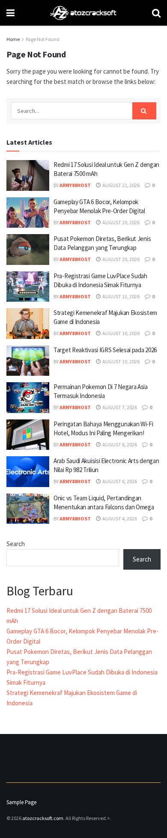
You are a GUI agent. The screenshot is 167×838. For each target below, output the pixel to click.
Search (15, 544)
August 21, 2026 (120, 185)
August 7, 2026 (119, 407)
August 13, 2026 (120, 296)
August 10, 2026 (120, 333)
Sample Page (21, 802)
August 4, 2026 (119, 518)
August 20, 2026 (120, 222)
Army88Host (75, 185)
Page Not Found (43, 39)
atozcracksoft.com (42, 818)
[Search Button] (144, 110)
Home (13, 39)
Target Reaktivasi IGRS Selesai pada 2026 (105, 350)
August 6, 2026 (119, 444)
